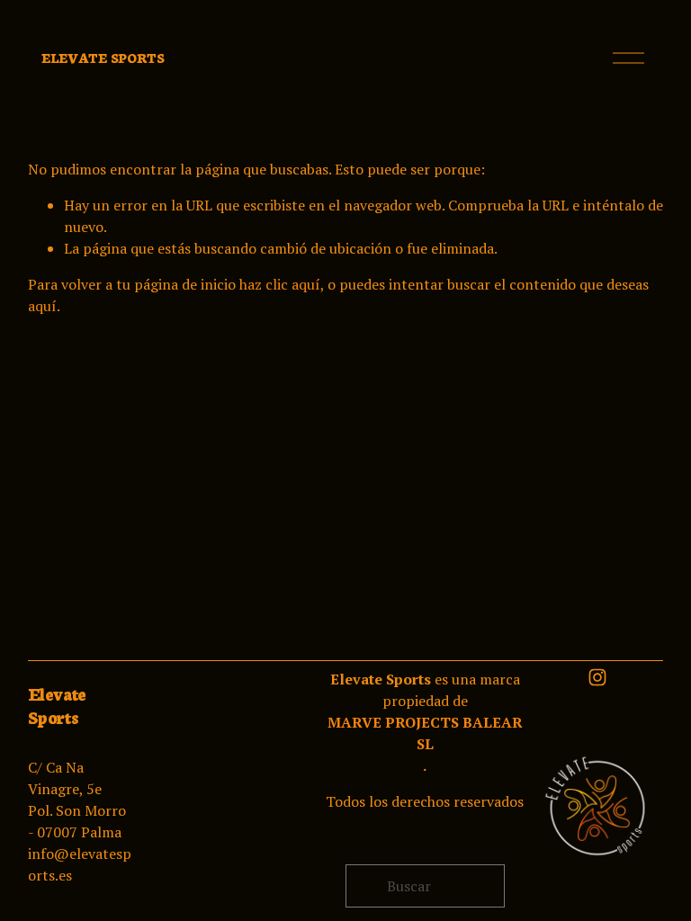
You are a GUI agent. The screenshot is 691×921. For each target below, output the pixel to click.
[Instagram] (597, 677)
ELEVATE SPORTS (103, 58)
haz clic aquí (279, 284)
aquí (42, 306)
